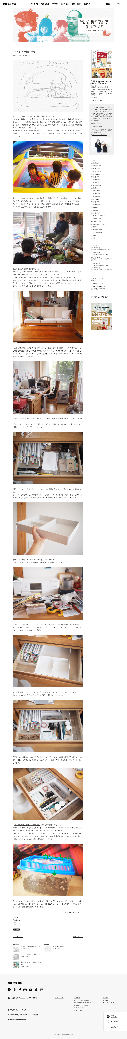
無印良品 (105, 998)
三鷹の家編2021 (95, 188)
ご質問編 (93, 235)
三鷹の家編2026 (95, 163)
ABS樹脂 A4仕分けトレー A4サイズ (41, 560)
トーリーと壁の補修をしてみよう (100, 265)
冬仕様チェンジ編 (96, 221)
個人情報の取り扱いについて (83, 1003)
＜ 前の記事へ (18, 937)
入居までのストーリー (98, 120)
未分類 (93, 238)
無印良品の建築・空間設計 (17, 1019)
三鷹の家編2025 (95, 174)
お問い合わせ (59, 998)
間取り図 (93, 280)
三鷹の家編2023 (95, 179)
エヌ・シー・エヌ (108, 1003)
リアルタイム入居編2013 (98, 215)
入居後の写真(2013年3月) (98, 286)
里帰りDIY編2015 (96, 210)
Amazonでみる (96, 97)
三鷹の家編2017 (95, 199)
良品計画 (105, 1000)
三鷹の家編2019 (95, 193)
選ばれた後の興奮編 (96, 229)
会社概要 (77, 998)
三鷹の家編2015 (95, 204)
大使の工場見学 (95, 168)
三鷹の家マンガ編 (96, 166)
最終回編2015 (95, 207)
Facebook (16, 920)
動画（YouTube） (97, 123)
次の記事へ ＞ (78, 937)
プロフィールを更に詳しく (99, 135)
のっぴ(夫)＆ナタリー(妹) (98, 224)
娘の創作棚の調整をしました (60, 946)
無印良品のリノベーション (17, 1010)
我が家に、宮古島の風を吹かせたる (30, 946)
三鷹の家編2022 (95, 182)
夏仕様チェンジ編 (96, 218)
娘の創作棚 (34, 562)
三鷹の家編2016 (95, 202)
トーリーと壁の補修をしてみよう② (30, 954)
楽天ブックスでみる (97, 100)
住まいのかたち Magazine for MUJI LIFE (22, 998)
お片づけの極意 (56, 624)
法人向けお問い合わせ (81, 1005)
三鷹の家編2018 (95, 196)
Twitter (15, 922)
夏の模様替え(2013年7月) (98, 289)
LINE (14, 925)
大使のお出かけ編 (96, 171)
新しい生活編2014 (96, 213)
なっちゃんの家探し (96, 185)
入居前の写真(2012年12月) (98, 283)
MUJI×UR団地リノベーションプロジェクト (23, 1015)
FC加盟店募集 (78, 1007)
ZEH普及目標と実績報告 (81, 1000)
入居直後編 (94, 227)
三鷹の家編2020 (95, 191)
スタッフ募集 (78, 1010)
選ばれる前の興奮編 (96, 232)
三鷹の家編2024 (95, 177)
